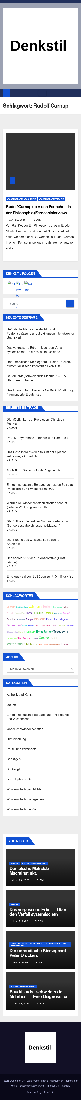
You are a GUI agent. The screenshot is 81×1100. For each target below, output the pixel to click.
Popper (30, 619)
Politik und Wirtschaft (21, 749)
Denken (12, 704)
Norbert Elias (20, 613)
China (54, 625)
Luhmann (35, 606)
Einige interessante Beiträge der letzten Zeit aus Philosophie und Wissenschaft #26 (40, 486)
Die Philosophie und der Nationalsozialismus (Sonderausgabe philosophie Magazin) (38, 523)
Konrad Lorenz (55, 644)
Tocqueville (60, 631)
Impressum (53, 1085)
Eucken (47, 606)
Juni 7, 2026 (20, 921)
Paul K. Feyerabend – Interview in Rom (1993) (38, 437)
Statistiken (21, 619)
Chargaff (11, 606)
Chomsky (10, 613)
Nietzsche (32, 644)
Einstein (39, 612)
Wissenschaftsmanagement (26, 799)
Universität (70, 625)
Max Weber (24, 638)
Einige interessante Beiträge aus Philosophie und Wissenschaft (38, 716)
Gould (24, 625)
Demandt (61, 625)
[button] (75, 93)
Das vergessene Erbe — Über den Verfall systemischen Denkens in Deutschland (35, 349)
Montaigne (58, 613)
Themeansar (71, 1080)
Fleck (36, 219)
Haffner (29, 612)
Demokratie (57, 607)
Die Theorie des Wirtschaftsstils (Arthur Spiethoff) (33, 541)
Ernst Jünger (44, 631)
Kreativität (66, 613)
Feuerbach (29, 631)
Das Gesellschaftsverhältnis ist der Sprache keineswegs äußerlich (37, 454)
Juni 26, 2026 (21, 880)
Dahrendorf (14, 625)
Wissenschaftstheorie (51, 199)
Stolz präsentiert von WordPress (21, 1080)
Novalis (39, 618)
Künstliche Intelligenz (57, 619)
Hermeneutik (44, 644)
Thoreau (48, 612)
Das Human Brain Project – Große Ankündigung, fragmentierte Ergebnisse (40, 392)
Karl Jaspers (42, 625)
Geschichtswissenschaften (25, 729)
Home (14, 1085)
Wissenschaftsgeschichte (21, 199)
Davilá (20, 632)
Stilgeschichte (12, 632)
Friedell (53, 638)
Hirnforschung (16, 739)
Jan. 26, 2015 (17, 219)
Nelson (65, 607)
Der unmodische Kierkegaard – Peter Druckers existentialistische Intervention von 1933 (39, 364)
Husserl (65, 644)
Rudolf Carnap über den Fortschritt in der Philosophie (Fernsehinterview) (38, 209)
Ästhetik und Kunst (20, 694)
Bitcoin (31, 625)
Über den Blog (33, 1092)
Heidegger (12, 638)
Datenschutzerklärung (32, 1085)
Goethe (44, 637)
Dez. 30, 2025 (21, 1003)
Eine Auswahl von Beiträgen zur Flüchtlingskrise (40, 576)
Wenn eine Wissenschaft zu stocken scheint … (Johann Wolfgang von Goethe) (39, 505)
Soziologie (14, 769)
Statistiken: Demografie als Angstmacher (35, 470)
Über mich (49, 1092)
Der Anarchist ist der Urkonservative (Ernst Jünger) (36, 560)
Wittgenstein (16, 643)
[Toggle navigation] (42, 93)
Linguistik (34, 638)
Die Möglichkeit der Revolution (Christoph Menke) (35, 421)
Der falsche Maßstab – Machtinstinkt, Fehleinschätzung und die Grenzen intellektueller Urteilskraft (40, 333)
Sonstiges (14, 759)
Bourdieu (11, 619)
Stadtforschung (22, 607)
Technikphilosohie (19, 779)
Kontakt (66, 1085)
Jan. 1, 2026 (20, 962)
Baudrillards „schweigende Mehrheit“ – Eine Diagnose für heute (37, 378)
